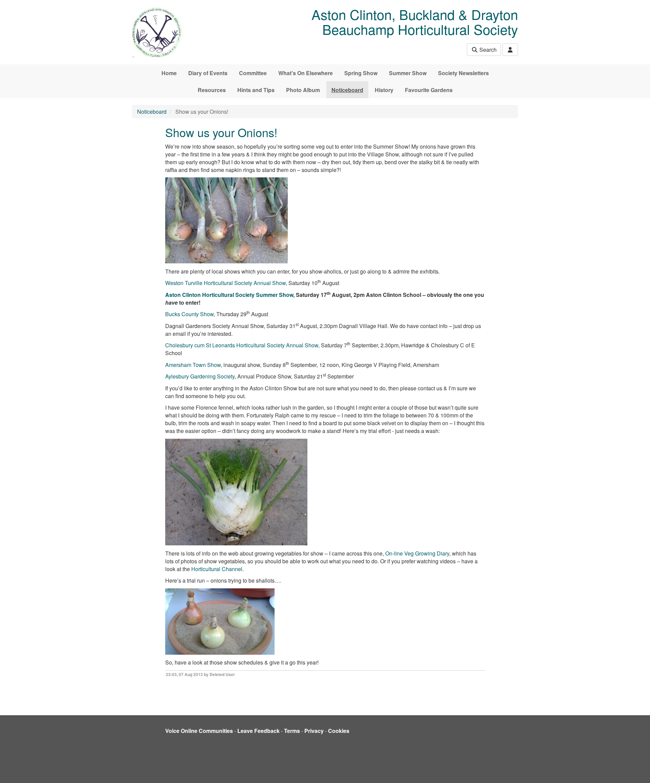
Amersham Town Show (193, 365)
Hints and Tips (256, 90)
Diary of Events (208, 73)
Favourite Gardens (429, 90)
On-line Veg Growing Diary (417, 553)
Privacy (314, 731)
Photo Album (303, 90)
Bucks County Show (189, 314)
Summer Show (408, 73)
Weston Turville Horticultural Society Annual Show (225, 283)
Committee (253, 73)
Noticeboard (347, 90)
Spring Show (360, 73)
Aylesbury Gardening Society (200, 376)
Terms (292, 731)
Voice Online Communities (199, 731)
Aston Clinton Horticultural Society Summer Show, (230, 295)
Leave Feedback (258, 731)
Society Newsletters (463, 73)
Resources (212, 90)
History (384, 90)
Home (169, 73)
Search (487, 49)
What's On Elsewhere (305, 73)
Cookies (338, 731)
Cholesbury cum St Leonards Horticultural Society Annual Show (241, 345)
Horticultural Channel (216, 569)
